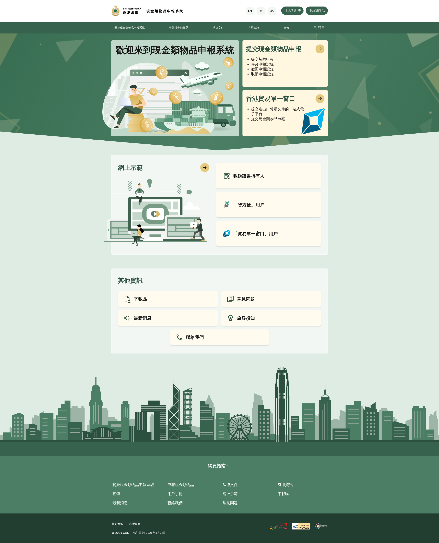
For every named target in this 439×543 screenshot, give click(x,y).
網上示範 (230, 493)
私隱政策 (134, 523)
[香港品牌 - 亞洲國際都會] (278, 526)
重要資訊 (117, 523)
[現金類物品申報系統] (175, 10)
